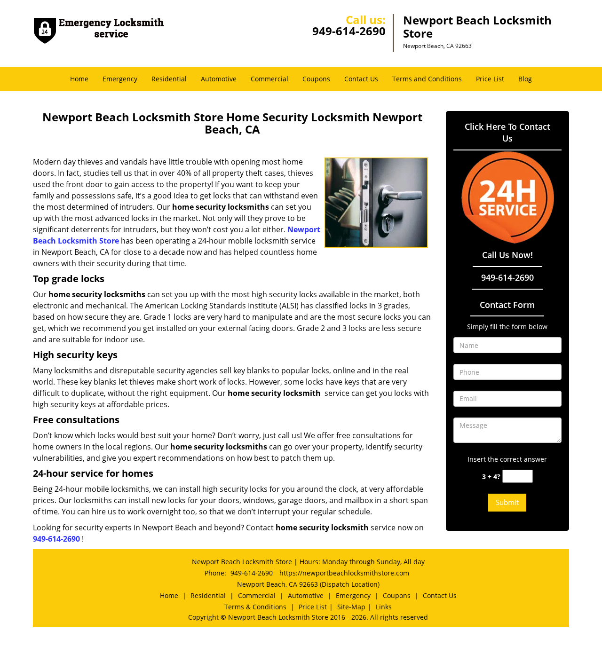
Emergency (120, 78)
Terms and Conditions (427, 78)
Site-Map (351, 606)
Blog (525, 78)
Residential (169, 78)
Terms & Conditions (255, 606)
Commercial (269, 78)
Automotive (219, 78)
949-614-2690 (349, 31)
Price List (490, 78)
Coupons (316, 78)
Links (384, 606)
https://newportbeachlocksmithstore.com (344, 572)
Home (79, 78)
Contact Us (361, 78)
